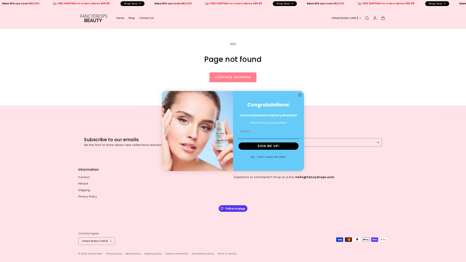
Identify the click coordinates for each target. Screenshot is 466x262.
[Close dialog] (300, 95)
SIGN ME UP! (269, 146)
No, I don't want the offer (268, 156)
